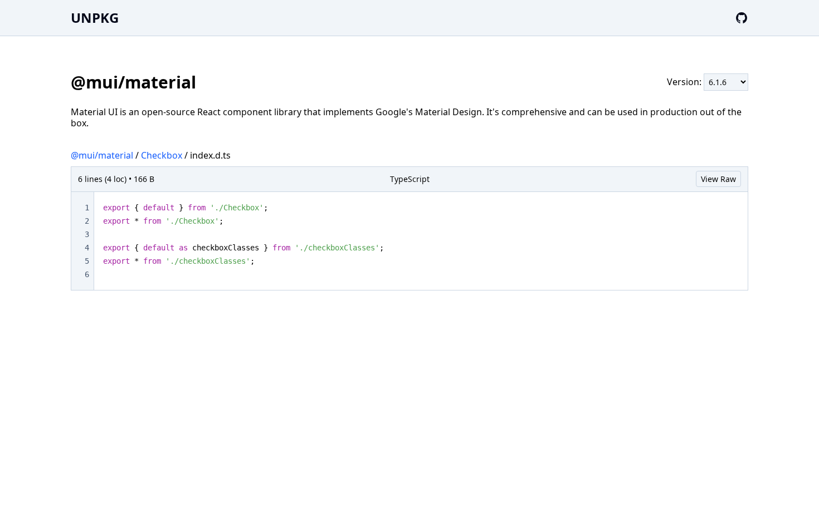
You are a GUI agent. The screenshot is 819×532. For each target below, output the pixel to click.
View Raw (718, 179)
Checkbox (161, 155)
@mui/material (102, 155)
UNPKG (95, 17)
